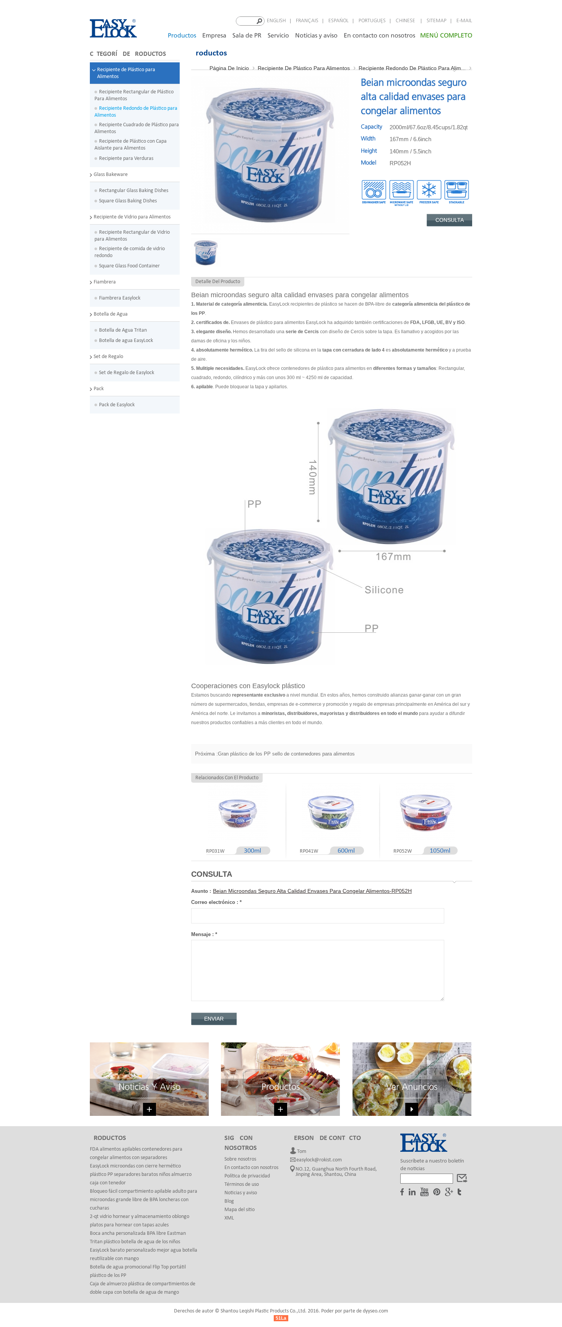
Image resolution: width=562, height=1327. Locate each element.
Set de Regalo (108, 357)
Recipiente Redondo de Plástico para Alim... (412, 68)
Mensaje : (204, 934)
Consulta (449, 220)
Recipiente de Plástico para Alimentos (126, 73)
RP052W (402, 851)
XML (229, 1218)
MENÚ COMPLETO (446, 36)
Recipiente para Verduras (126, 158)
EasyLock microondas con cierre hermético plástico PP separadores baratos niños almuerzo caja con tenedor (141, 1174)
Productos (182, 36)
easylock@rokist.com (319, 1160)
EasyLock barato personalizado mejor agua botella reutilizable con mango (143, 1254)
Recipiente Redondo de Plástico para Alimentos (135, 112)
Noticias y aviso (316, 36)
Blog (229, 1201)
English (276, 20)
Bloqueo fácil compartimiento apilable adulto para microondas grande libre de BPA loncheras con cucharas (143, 1200)
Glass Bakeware (111, 174)
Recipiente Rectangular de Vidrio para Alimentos (132, 236)
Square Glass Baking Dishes (128, 201)
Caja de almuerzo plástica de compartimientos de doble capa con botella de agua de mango (142, 1288)
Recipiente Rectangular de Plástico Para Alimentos (134, 95)
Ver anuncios (411, 1087)
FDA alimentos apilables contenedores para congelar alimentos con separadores (136, 1153)
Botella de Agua (111, 314)
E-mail (464, 20)
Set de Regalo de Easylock (126, 373)
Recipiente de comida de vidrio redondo (129, 252)
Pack (99, 389)
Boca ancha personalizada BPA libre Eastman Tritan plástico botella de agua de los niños (138, 1238)
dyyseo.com (375, 1311)
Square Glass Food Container (129, 266)
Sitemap (437, 20)
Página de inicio (229, 68)
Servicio (278, 36)
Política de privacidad (247, 1176)
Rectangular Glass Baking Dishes (133, 191)
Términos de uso (241, 1184)
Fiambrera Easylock (119, 298)
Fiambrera (105, 282)
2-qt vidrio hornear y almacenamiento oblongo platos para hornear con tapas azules (139, 1221)
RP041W (309, 851)
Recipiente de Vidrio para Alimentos (132, 217)
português (372, 20)
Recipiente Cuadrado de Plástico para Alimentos (136, 128)
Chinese (406, 20)
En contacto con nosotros (379, 36)
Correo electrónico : (216, 902)
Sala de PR (247, 36)
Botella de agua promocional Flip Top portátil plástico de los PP (138, 1271)
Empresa (214, 36)
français (307, 20)
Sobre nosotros (240, 1159)
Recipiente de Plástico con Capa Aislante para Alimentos (130, 144)
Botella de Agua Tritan (123, 330)
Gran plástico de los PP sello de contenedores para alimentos (286, 754)
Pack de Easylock (117, 405)
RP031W (215, 851)
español (338, 20)
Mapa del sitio (239, 1210)
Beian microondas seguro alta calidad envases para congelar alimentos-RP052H (312, 891)
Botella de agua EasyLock (126, 341)
